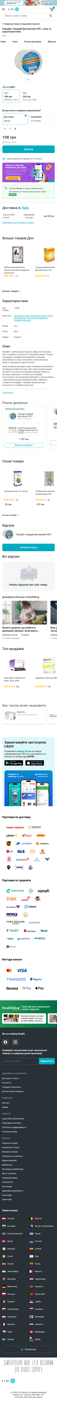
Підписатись (46, 1061)
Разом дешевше (32, 41)
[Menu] (3, 9)
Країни (5, 1107)
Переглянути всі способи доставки (18, 222)
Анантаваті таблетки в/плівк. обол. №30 (14, 679)
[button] (15, 118)
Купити (28, 149)
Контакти (6, 1083)
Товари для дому (9, 1178)
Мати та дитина (9, 1173)
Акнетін (21, 712)
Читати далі (7, 392)
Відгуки (52, 41)
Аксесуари (7, 1195)
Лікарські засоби (10, 1143)
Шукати (51, 16)
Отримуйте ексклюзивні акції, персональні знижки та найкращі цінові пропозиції (24, 1052)
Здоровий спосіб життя (12, 1191)
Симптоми (6, 1199)
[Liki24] (8, 1380)
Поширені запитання (11, 1087)
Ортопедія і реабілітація (12, 1169)
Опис (15, 41)
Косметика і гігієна (10, 1147)
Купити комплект (24, 445)
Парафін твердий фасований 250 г (25, 415)
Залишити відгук (28, 547)
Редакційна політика (11, 1123)
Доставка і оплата (10, 1078)
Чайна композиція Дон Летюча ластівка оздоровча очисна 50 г (16, 270)
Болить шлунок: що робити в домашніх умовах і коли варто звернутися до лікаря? (20, 629)
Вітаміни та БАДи (10, 1152)
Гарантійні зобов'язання (13, 1119)
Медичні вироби (9, 1160)
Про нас (5, 1103)
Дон (4, 35)
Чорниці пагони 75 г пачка (16, 491)
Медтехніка (7, 1165)
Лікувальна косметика (37, 318)
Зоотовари (7, 1186)
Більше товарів (10, 291)
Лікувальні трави (21, 316)
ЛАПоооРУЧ (7, 1182)
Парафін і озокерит (22, 320)
